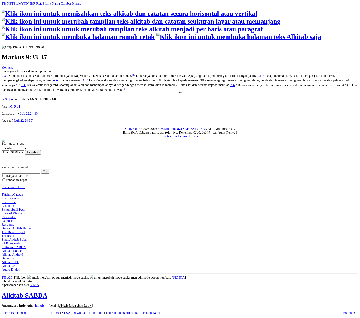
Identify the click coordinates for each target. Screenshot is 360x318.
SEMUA (179, 277)
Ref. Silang (43, 3)
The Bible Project (13, 232)
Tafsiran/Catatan (12, 194)
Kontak (166, 136)
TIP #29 (7, 277)
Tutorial (111, 312)
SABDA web (11, 243)
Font (100, 312)
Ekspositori (9, 217)
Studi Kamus (10, 198)
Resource (8, 224)
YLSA (34, 285)
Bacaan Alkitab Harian (17, 228)
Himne (76, 3)
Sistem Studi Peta (13, 209)
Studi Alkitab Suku (14, 239)
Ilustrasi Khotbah (13, 213)
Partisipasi (180, 136)
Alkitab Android (12, 254)
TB (4, 3)
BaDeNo (8, 258)
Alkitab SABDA (25, 295)
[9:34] (6, 99)
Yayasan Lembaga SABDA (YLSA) (182, 128)
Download (79, 312)
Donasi (194, 136)
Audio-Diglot (10, 269)
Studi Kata (9, 202)
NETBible (14, 3)
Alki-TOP (8, 266)
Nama (56, 3)
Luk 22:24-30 (29, 113)
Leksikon (8, 206)
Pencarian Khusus (13, 187)
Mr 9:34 (14, 106)
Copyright (132, 128)
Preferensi (349, 312)
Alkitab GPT (10, 262)
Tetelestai (8, 236)
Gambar (66, 3)
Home (55, 312)
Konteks (7, 67)
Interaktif (124, 312)
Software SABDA (14, 247)
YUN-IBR (28, 3)
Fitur (92, 312)
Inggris (39, 305)
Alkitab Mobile (12, 251)
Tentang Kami (150, 312)
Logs (135, 312)
